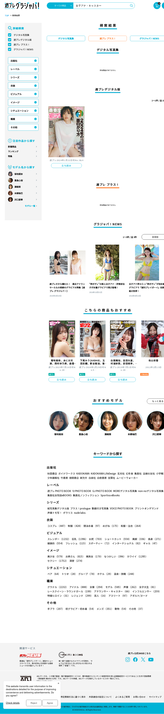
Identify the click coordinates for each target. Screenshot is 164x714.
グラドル (57, 587)
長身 (155, 539)
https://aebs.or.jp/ (44, 681)
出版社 (14, 60)
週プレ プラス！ (22, 44)
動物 (121, 608)
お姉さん (75, 556)
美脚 (139, 539)
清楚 (76, 560)
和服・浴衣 (131, 525)
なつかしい (115, 556)
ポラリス (68, 512)
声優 (130, 587)
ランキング (13, 151)
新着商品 (12, 146)
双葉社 (111, 477)
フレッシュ (76, 543)
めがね (111, 525)
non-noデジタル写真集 (151, 491)
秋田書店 (52, 473)
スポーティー (99, 543)
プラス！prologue (80, 508)
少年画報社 (53, 477)
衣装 (13, 85)
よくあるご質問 (122, 697)
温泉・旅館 (124, 574)
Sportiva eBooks (110, 495)
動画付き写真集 (100, 508)
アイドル (78, 587)
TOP (7, 15)
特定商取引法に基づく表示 (73, 697)
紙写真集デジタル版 (58, 508)
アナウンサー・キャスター (112, 591)
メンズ (105, 608)
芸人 (100, 595)
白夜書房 (102, 477)
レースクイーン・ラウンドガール (70, 591)
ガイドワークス (66, 473)
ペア (53, 574)
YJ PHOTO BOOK (81, 491)
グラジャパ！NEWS (23, 49)
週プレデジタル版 (23, 39)
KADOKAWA (83, 473)
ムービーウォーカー (127, 477)
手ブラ (55, 608)
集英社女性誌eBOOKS (59, 495)
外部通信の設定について (100, 697)
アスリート (118, 595)
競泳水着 (92, 525)
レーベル (15, 69)
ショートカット (118, 539)
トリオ (69, 574)
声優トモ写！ (54, 512)
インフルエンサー (146, 591)
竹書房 (64, 477)
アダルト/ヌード (139, 595)
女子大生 (148, 587)
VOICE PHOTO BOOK (121, 508)
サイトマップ (155, 697)
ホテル (105, 574)
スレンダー (58, 539)
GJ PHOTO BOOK (102, 491)
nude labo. (80, 512)
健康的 (55, 543)
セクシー (57, 560)
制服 (75, 525)
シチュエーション (20, 110)
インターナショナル (127, 543)
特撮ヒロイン (58, 595)
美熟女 (94, 556)
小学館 (159, 473)
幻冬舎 (129, 473)
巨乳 (80, 539)
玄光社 (121, 473)
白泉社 (92, 477)
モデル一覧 (30, 205)
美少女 (55, 556)
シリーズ (15, 77)
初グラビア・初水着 (80, 608)
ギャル (151, 543)
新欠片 (83, 477)
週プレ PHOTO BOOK (59, 491)
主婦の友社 (149, 473)
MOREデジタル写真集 (125, 491)
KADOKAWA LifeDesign (103, 473)
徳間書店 (74, 477)
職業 (13, 119)
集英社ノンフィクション (86, 495)
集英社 (138, 473)
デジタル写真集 (21, 35)
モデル (113, 587)
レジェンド (82, 595)
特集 (10, 156)
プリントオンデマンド (147, 508)
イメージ (15, 102)
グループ (87, 574)
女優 (97, 587)
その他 (14, 127)
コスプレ (57, 525)
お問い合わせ (139, 697)
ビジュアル (16, 94)
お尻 (96, 539)
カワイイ (137, 556)
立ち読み (66, 165)
